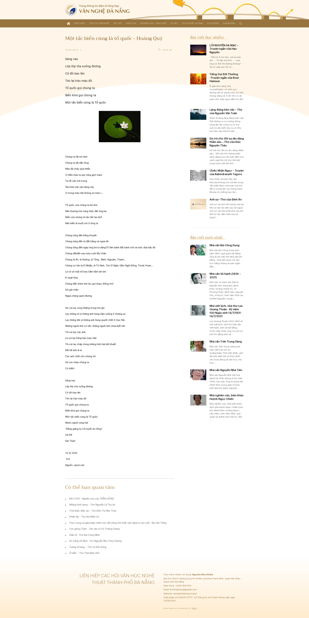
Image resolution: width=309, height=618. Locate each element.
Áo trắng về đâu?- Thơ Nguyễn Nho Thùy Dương (95, 541)
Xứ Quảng (213, 23)
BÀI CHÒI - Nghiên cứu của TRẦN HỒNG (91, 499)
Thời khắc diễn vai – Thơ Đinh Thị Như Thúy (92, 511)
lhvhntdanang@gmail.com (183, 589)
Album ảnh (229, 23)
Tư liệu (174, 23)
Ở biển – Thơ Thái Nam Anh (84, 553)
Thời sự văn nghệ (99, 23)
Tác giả (117, 23)
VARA (194, 608)
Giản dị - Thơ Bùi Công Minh (84, 535)
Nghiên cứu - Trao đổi (153, 23)
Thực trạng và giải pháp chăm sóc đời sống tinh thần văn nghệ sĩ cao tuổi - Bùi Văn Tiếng (117, 523)
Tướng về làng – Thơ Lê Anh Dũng (87, 547)
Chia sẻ (167, 50)
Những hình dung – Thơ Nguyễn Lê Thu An (92, 505)
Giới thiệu (79, 23)
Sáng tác (131, 23)
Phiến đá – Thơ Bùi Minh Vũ (84, 517)
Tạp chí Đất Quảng (192, 23)
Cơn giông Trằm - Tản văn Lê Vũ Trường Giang (94, 529)
